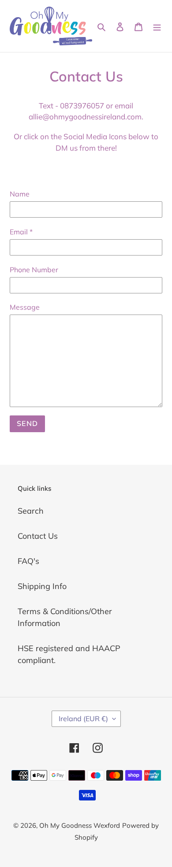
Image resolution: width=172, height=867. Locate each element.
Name (20, 193)
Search (31, 511)
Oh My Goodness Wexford (79, 825)
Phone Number (34, 269)
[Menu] (157, 25)
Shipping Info (42, 586)
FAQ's (28, 561)
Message (25, 307)
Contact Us (38, 536)
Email (21, 231)
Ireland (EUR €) (83, 718)
